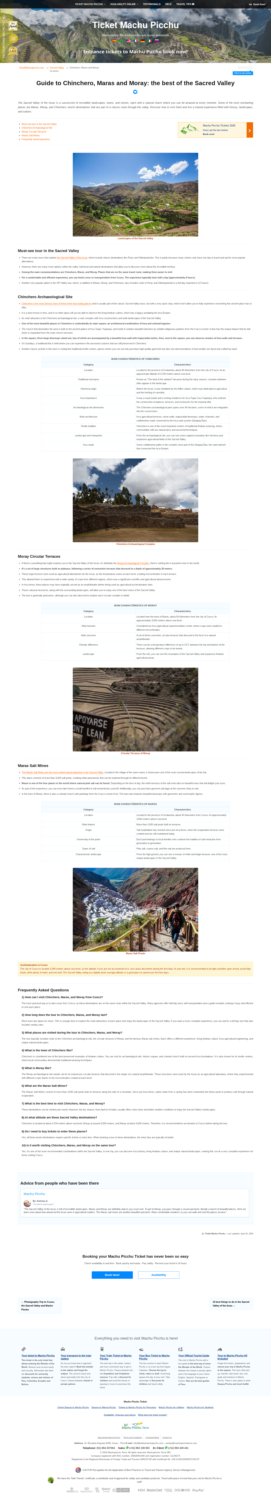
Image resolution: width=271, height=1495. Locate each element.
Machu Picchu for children (171, 1407)
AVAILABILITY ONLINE (123, 4)
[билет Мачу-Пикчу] (157, 41)
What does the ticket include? (152, 1415)
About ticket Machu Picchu (109, 1437)
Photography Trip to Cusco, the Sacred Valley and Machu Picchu (38, 1306)
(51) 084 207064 (106, 1448)
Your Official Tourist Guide (193, 1355)
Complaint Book (152, 1437)
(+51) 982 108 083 (139, 1448)
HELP (168, 4)
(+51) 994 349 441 (178, 1448)
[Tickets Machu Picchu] (143, 41)
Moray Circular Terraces (34, 131)
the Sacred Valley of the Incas (72, 257)
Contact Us (167, 1437)
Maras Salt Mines (31, 135)
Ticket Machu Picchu (135, 24)
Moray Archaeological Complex (133, 563)
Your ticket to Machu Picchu (38, 1355)
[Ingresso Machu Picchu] (122, 41)
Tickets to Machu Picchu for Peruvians (137, 1407)
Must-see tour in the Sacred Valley (39, 124)
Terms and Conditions (132, 1437)
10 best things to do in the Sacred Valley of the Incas (231, 1304)
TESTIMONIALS (152, 4)
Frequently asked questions (36, 139)
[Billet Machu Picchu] (136, 41)
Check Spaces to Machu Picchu (73, 1407)
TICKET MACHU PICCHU (89, 4)
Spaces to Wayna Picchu (103, 1407)
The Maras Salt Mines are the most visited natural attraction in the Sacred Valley (62, 772)
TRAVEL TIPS (184, 4)
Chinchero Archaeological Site (37, 127)
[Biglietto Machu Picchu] (150, 41)
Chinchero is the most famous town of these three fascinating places (56, 303)
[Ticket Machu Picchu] (129, 41)
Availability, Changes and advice (120, 1415)
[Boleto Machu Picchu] (114, 41)
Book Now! (259, 4)
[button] (112, 1275)
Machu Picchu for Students (200, 1407)
